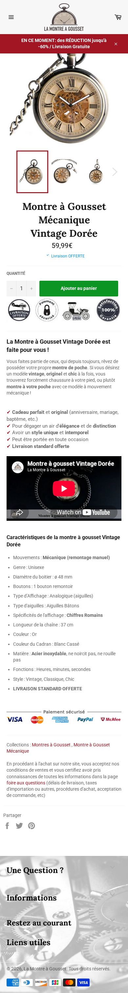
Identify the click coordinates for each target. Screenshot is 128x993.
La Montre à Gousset (45, 968)
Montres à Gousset (51, 744)
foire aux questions (26, 782)
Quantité (16, 273)
